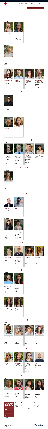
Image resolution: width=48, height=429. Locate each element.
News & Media (39, 3)
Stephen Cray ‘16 (7, 208)
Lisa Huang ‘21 (27, 390)
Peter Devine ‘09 (17, 155)
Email (5, 412)
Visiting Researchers (36, 405)
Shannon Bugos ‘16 (18, 363)
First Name (5, 406)
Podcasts (42, 406)
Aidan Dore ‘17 (17, 80)
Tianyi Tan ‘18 (6, 308)
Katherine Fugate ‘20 (38, 155)
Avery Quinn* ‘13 (27, 336)
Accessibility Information (6, 426)
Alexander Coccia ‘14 (38, 363)
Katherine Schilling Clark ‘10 (8, 80)
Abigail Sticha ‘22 (7, 128)
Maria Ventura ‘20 (38, 336)
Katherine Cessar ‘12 (28, 363)
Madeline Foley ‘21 (18, 33)
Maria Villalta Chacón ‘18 (39, 390)
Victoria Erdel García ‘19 (29, 80)
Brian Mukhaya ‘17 (7, 336)
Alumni (22, 405)
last (32, 91)
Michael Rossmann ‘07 (7, 106)
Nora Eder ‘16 (17, 390)
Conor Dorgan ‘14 (17, 208)
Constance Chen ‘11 (7, 57)
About (19, 3)
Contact (16, 405)
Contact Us (12, 425)
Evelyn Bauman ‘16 (7, 33)
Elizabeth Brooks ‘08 (7, 257)
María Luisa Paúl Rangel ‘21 (18, 285)
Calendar (35, 3)
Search (43, 3)
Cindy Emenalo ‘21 (38, 257)
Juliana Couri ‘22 (27, 257)
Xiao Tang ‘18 (17, 128)
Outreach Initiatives (17, 406)
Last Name (5, 409)
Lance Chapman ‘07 (18, 257)
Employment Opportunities (16, 409)
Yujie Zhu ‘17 (17, 308)
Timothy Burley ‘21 (7, 390)
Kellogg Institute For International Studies (8, 424)
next (30, 91)
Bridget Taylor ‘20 (7, 182)
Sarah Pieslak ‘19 (17, 336)
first (15, 91)
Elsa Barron (6, 363)
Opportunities (31, 3)
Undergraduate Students (29, 410)
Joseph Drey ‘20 (27, 155)
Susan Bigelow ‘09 (7, 155)
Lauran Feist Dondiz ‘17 (39, 80)
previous (18, 91)
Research (26, 3)
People (22, 3)
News (41, 405)
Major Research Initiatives (29, 404)
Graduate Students (30, 408)
